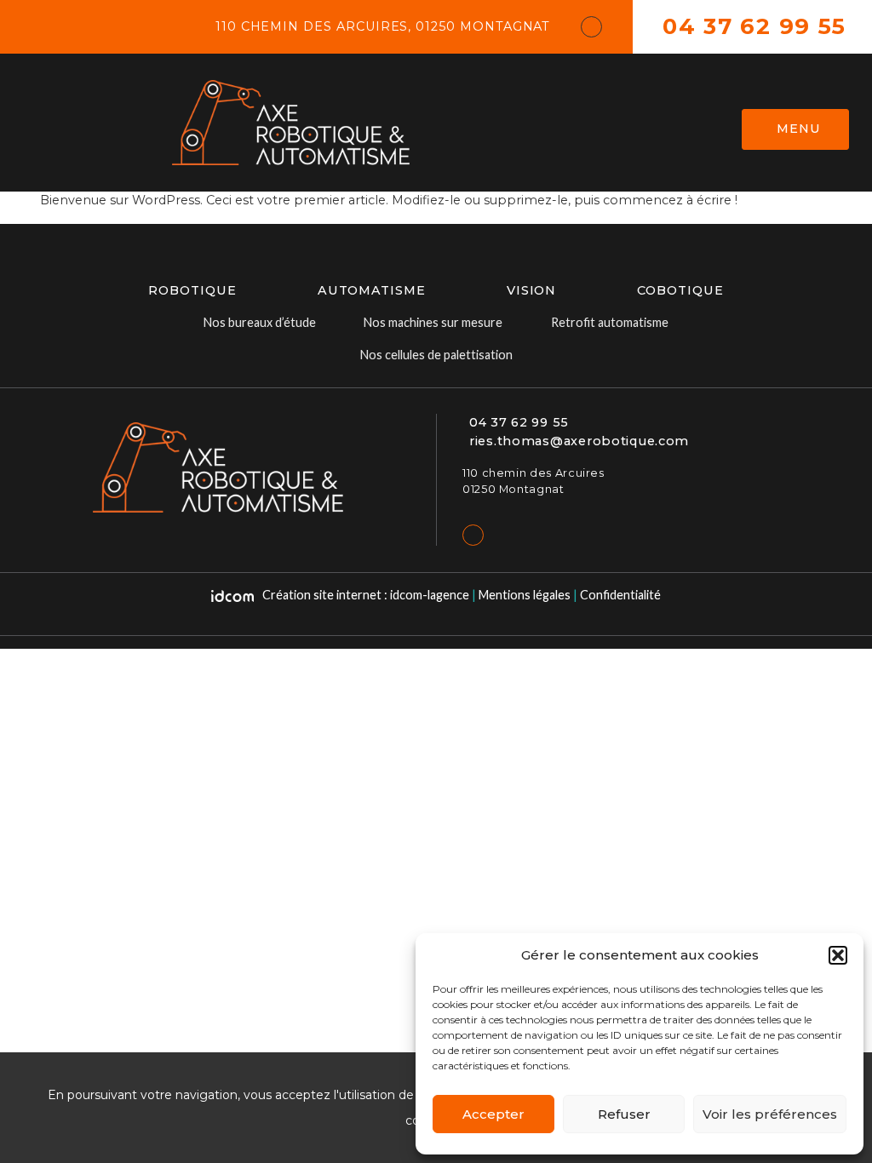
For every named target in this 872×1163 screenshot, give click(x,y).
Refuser (624, 1114)
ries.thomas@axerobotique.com (579, 441)
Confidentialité (620, 594)
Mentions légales (525, 594)
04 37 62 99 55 (754, 26)
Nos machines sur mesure (433, 322)
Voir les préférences (770, 1114)
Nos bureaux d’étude (260, 322)
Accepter (493, 1114)
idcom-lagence (431, 594)
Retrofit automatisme (609, 322)
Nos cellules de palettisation (436, 354)
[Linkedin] (591, 26)
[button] (837, 955)
